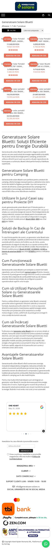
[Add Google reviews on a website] (43, 431)
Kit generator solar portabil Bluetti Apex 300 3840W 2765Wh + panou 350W (13, 90)
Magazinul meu (25, 465)
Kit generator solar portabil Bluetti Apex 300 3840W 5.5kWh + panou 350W (39, 90)
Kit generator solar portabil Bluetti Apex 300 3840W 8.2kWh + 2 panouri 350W (13, 111)
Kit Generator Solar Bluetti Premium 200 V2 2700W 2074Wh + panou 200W (39, 65)
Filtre (12, 30)
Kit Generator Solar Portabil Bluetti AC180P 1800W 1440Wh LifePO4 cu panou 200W (39, 40)
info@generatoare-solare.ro (27, 486)
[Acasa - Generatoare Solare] (26, 6)
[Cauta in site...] (49, 15)
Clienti (25, 471)
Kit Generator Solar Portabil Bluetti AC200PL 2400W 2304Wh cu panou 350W (13, 40)
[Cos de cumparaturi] (43, 15)
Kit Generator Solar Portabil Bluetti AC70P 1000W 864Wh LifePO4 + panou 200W (13, 65)
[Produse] (3, 16)
